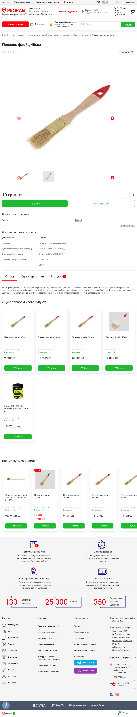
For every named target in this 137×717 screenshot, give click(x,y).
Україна (78, 220)
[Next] (112, 178)
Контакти (68, 2)
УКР (105, 2)
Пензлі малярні (81, 35)
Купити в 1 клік (102, 203)
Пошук (128, 24)
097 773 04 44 (120, 677)
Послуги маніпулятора (47, 665)
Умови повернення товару (47, 2)
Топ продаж (13, 625)
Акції (10, 631)
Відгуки (58, 276)
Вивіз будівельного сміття (49, 650)
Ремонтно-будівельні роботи (50, 626)
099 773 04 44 (120, 673)
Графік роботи (91, 10)
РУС (98, 2)
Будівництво (13, 638)
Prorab (5, 35)
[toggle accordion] (133, 232)
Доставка (40, 24)
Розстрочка (79, 638)
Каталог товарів (15, 24)
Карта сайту (79, 657)
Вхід (118, 2)
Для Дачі (11, 670)
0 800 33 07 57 (35, 9)
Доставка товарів (45, 638)
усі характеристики (127, 225)
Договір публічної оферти (84, 650)
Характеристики (32, 276)
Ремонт (11, 644)
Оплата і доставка (22, 2)
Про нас (5, 2)
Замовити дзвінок (67, 11)
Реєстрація (130, 2)
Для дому (12, 676)
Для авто (12, 683)
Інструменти (18, 35)
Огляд (9, 276)
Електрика (12, 657)
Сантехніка (12, 651)
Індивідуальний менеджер (48, 671)
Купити (36, 203)
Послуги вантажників (47, 644)
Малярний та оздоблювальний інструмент (49, 35)
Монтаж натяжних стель (48, 632)
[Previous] (19, 178)
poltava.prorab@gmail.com (40, 14)
